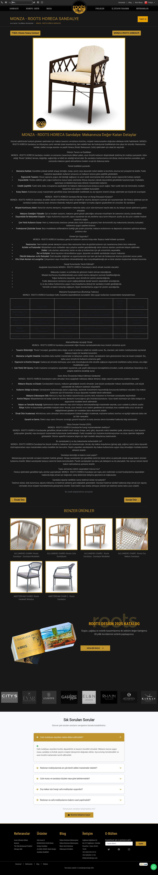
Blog (130, 2)
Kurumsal (121, 2)
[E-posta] (5, 2)
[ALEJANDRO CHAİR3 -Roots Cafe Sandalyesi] (61, 534)
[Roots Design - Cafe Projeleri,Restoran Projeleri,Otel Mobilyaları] (69, 2)
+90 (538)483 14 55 (89, 855)
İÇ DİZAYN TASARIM (120, 8)
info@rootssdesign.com (89, 858)
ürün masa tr (41, 840)
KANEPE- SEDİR (32, 8)
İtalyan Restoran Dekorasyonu (69, 840)
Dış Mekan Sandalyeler (25, 23)
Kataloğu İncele (93, 648)
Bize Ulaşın (139, 2)
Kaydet (141, 844)
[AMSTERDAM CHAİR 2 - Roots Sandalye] (61, 577)
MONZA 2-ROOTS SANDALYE (126, 33)
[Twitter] (34, 2)
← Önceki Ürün (18, 500)
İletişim (45, 864)
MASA (49, 8)
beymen (16, 843)
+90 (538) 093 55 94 (89, 852)
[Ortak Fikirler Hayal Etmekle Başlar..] (143, 864)
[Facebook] (38, 2)
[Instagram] (41, 2)
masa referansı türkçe (21, 840)
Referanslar (142, 8)
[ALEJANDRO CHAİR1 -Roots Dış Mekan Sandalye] (132, 534)
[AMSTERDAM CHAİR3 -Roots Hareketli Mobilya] (26, 577)
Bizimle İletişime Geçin (80, 815)
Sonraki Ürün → (132, 500)
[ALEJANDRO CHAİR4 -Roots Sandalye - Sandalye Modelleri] (26, 534)
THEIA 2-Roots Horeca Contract (25, 33)
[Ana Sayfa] (11, 864)
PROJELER (100, 8)
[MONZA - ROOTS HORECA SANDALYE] (79, 85)
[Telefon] (1, 2)
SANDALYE (14, 8)
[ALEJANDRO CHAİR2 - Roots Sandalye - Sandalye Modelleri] (96, 534)
